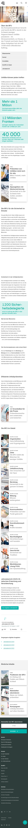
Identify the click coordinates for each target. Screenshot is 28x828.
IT (7, 811)
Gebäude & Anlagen (6, 747)
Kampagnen (4, 779)
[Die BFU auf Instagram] (6, 825)
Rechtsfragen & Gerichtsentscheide (10, 797)
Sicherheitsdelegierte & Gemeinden (10, 800)
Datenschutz (3, 817)
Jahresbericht (6, 68)
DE (2, 811)
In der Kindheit (5, 754)
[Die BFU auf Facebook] (4, 825)
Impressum (3, 819)
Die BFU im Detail (7, 65)
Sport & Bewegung (6, 742)
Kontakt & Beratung (6, 803)
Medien (3, 770)
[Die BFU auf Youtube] (9, 825)
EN (9, 811)
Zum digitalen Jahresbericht (9, 608)
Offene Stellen (4, 781)
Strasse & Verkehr (6, 739)
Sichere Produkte (5, 795)
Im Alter (3, 756)
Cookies (9, 817)
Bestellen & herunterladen (7, 789)
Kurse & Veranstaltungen (7, 792)
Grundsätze (5, 61)
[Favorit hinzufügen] (23, 629)
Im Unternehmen (5, 761)
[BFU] (3, 3)
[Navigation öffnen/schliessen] (26, 2)
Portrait (4, 57)
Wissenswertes (6, 53)
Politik (2, 773)
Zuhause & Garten (6, 744)
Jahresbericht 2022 (8, 648)
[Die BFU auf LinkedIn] (1, 825)
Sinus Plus (3, 776)
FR (4, 811)
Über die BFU (4, 768)
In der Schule (4, 759)
